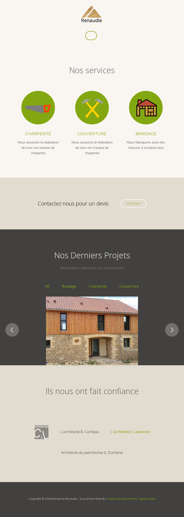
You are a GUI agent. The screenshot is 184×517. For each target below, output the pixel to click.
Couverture (92, 133)
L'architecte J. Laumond (130, 431)
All (47, 286)
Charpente (38, 133)
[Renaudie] (91, 14)
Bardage (146, 133)
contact (133, 203)
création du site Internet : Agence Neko (131, 499)
